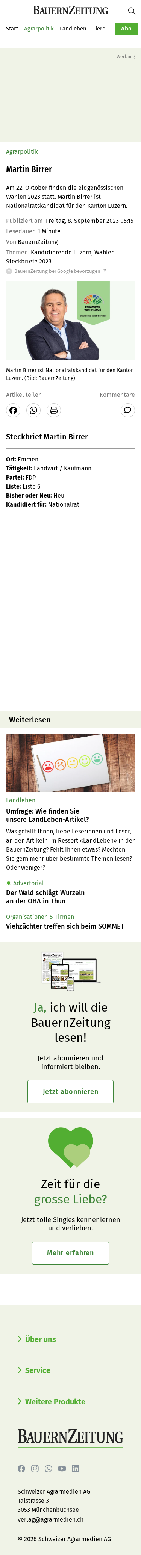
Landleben (73, 28)
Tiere (98, 28)
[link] (70, 815)
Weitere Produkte (55, 1401)
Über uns (40, 1339)
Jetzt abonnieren (71, 1092)
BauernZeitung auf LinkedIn (75, 1468)
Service (37, 1370)
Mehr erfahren (70, 1253)
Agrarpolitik (39, 28)
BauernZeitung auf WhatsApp (48, 1468)
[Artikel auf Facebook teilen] (13, 410)
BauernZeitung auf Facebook (21, 1468)
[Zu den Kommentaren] (128, 410)
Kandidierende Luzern (61, 252)
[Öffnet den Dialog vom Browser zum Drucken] (54, 410)
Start (12, 28)
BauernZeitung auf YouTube (62, 1468)
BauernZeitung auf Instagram (35, 1468)
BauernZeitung (38, 241)
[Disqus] (70, 609)
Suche (134, 11)
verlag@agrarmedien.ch (50, 1519)
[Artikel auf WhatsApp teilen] (33, 410)
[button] (9, 11)
